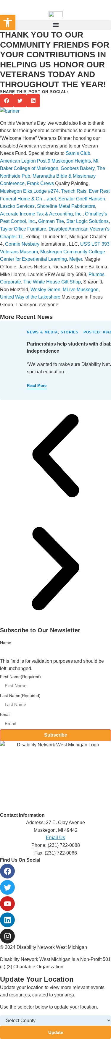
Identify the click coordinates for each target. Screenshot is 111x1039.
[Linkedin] (7, 919)
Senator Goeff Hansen (81, 198)
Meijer (75, 259)
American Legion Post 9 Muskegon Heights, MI (49, 160)
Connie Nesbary (22, 244)
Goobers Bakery (77, 168)
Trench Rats (73, 191)
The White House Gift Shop (52, 281)
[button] (55, 25)
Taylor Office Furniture (23, 228)
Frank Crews (40, 183)
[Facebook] (7, 871)
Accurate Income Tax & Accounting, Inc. (41, 213)
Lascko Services (17, 206)
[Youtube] (7, 903)
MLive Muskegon (81, 289)
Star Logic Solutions (87, 221)
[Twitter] (7, 887)
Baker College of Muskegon (29, 168)
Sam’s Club (78, 153)
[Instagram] (7, 936)
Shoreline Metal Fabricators (66, 206)
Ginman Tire (51, 221)
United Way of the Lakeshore (30, 296)
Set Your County (97, 7)
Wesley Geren (45, 289)
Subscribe (55, 734)
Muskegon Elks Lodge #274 (29, 191)
